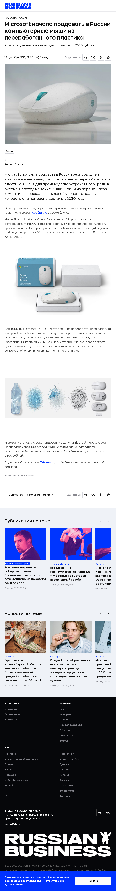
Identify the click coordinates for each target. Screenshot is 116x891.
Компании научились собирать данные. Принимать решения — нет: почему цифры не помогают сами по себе (25, 575)
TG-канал (47, 462)
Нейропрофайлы (71, 725)
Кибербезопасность (18, 780)
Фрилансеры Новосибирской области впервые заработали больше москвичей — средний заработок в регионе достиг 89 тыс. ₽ (23, 670)
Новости (10, 18)
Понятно (93, 881)
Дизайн (9, 785)
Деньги (64, 764)
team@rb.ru (12, 824)
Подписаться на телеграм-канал (29, 495)
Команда (11, 709)
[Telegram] (99, 812)
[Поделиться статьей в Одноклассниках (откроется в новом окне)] (101, 57)
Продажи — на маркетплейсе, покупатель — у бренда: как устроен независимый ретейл (70, 573)
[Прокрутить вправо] (108, 521)
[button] (108, 5)
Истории (65, 714)
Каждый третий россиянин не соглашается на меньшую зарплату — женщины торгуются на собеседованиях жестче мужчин (70, 670)
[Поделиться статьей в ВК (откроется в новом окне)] (93, 57)
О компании (12, 714)
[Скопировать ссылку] (108, 57)
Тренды (65, 796)
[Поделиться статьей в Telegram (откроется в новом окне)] (85, 57)
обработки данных (30, 881)
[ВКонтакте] (108, 812)
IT (6, 796)
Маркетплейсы (69, 759)
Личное (64, 769)
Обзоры (65, 730)
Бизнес (9, 769)
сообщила (39, 212)
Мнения (64, 719)
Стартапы (66, 785)
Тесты (64, 741)
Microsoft (31, 475)
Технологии (67, 791)
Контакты (11, 719)
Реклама (10, 754)
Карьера (10, 775)
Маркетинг (67, 754)
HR (6, 791)
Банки (9, 764)
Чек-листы (67, 735)
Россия (23, 18)
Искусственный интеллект (22, 759)
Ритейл (64, 775)
